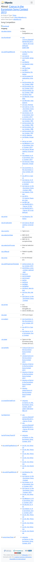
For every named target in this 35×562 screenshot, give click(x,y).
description (6, 31)
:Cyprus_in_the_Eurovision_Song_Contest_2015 (28, 490)
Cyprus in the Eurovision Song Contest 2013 (14, 9)
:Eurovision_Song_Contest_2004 (28, 83)
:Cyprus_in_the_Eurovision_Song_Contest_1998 (28, 109)
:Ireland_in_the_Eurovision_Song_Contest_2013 (27, 157)
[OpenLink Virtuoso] (7, 550)
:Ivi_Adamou (27, 135)
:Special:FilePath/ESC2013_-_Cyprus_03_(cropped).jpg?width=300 (28, 43)
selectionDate (7, 235)
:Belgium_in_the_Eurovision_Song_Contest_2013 (28, 145)
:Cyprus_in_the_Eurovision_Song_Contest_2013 (28, 438)
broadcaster (6, 223)
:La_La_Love (27, 141)
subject (4, 319)
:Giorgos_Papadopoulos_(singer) (28, 164)
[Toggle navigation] (31, 2)
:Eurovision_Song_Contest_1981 (28, 120)
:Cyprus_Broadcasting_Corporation (28, 151)
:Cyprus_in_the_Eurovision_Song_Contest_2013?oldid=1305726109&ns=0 (28, 406)
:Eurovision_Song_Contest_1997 (28, 132)
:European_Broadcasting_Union (27, 78)
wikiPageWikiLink (8, 52)
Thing (14, 15)
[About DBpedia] (6, 2)
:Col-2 (25, 274)
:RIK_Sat (25, 202)
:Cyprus (25, 56)
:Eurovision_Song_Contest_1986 (28, 128)
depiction (5, 415)
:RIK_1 (25, 70)
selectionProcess (8, 245)
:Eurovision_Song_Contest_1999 (28, 91)
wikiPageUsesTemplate (10, 264)
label (4, 339)
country (5, 231)
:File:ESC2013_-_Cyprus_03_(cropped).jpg (28, 210)
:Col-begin (26, 276)
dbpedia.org (17, 19)
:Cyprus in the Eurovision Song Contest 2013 (28, 351)
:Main (25, 284)
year (4, 315)
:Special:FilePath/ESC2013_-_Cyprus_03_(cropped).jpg (28, 427)
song (4, 258)
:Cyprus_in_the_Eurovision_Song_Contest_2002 (28, 188)
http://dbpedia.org (20, 17)
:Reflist (25, 286)
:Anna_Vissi (26, 94)
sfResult (5, 251)
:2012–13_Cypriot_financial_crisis (28, 198)
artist (4, 216)
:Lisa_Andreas (27, 105)
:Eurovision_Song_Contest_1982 (28, 124)
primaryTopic (8, 537)
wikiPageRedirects (10, 445)
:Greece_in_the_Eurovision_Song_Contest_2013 (27, 115)
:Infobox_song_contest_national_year (28, 270)
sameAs (5, 348)
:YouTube (26, 68)
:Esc (24, 280)
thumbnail (6, 37)
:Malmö (25, 62)
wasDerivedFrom (8, 401)
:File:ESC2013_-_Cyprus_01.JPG (28, 205)
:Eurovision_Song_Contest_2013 (28, 87)
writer (4, 305)
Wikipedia (25, 555)
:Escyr (25, 282)
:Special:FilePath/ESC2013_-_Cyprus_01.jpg (28, 418)
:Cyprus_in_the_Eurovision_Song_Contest (27, 182)
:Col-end (25, 278)
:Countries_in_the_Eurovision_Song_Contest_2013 (27, 171)
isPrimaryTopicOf (8, 435)
